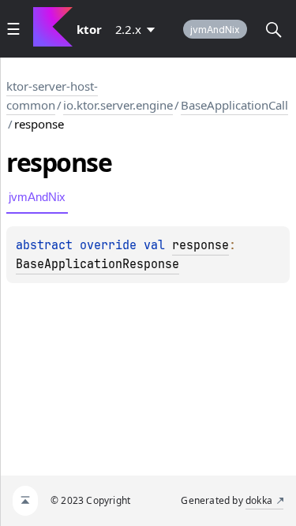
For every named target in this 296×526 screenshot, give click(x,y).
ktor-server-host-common (52, 95)
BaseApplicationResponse (97, 264)
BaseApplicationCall (234, 105)
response (200, 245)
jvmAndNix (215, 29)
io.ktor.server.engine (118, 105)
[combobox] (138, 29)
